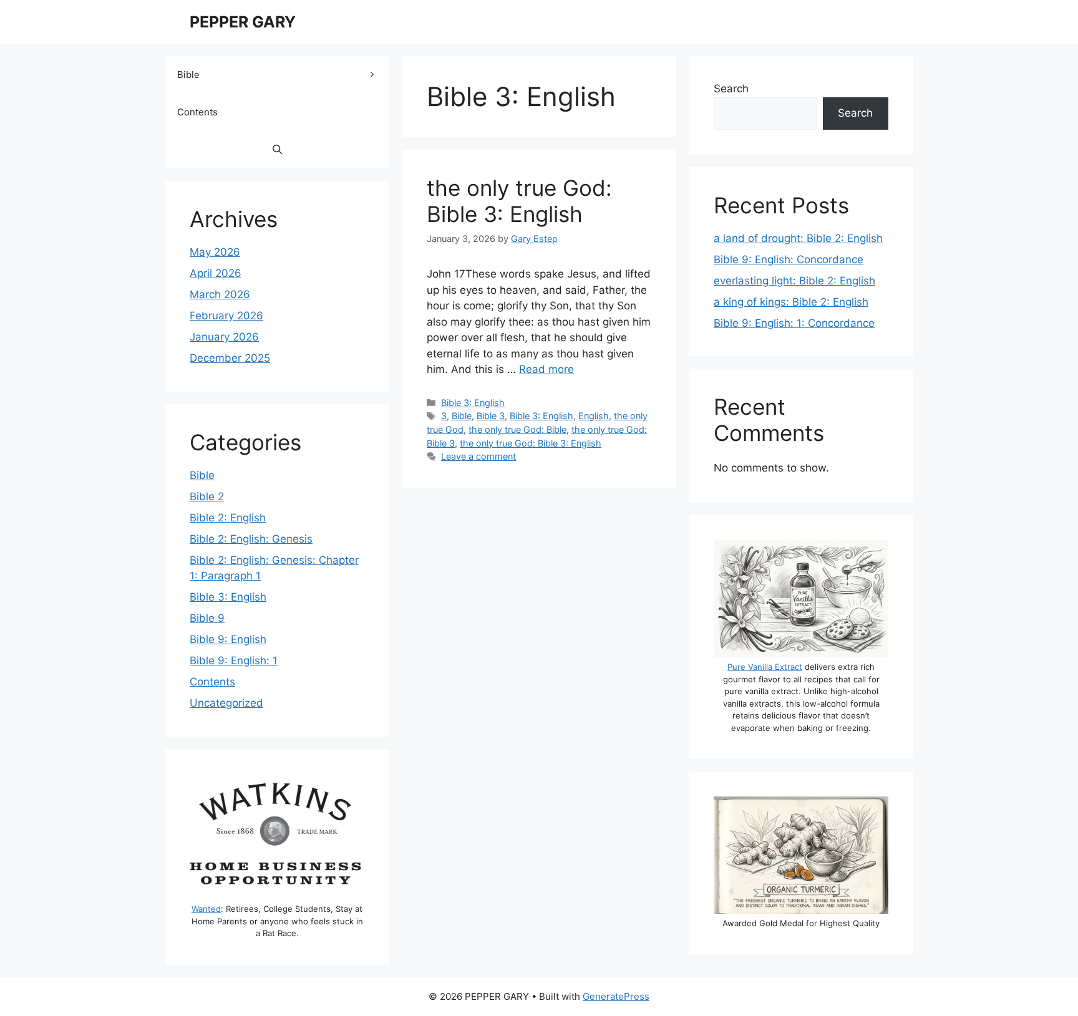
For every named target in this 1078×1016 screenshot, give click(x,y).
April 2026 (215, 273)
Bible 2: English (228, 517)
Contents (197, 112)
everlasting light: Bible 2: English (794, 280)
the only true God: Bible (517, 429)
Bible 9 (207, 618)
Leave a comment (478, 456)
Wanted (206, 909)
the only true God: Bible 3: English (519, 201)
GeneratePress (616, 996)
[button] (277, 149)
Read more (546, 369)
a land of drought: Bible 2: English (798, 238)
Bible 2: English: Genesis (251, 539)
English (593, 415)
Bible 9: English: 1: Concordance (794, 323)
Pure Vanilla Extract (764, 667)
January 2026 (224, 337)
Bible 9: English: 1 (234, 660)
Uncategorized (226, 703)
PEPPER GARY (243, 21)
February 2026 (226, 315)
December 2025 (230, 358)
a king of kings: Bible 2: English (791, 302)
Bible (462, 415)
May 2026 (215, 252)
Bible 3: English (473, 402)
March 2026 (220, 294)
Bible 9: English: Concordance (788, 259)
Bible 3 (491, 415)
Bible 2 (207, 496)
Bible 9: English (228, 639)
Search (731, 88)
